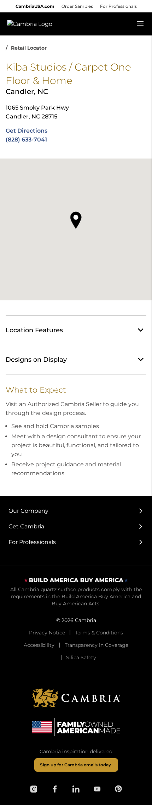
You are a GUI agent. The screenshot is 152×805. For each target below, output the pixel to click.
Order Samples (77, 6)
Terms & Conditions (99, 632)
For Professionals (118, 6)
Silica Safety (81, 657)
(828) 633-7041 (26, 139)
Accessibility (39, 645)
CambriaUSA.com (35, 6)
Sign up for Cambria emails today (75, 764)
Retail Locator (29, 48)
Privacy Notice (47, 632)
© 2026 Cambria (76, 620)
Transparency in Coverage (96, 645)
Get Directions (26, 130)
